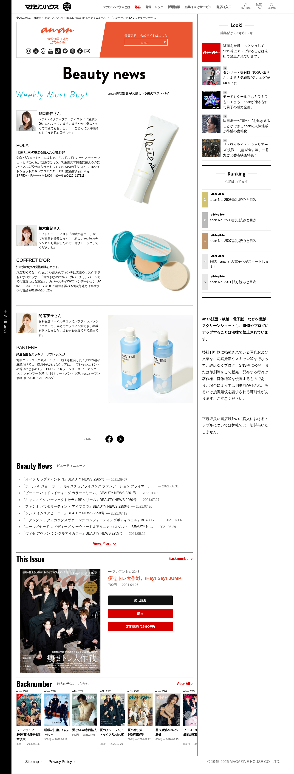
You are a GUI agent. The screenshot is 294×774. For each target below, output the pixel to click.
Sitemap (32, 762)
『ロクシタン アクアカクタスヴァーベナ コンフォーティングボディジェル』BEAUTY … (102, 520)
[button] (188, 715)
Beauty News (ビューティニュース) (86, 17)
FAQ (259, 4)
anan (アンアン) (54, 17)
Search (271, 4)
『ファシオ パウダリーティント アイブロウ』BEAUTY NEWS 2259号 (87, 506)
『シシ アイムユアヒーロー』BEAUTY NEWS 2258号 (74, 513)
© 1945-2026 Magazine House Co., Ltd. (243, 762)
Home (37, 17)
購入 (140, 613)
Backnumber (179, 559)
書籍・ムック (154, 7)
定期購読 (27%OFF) (140, 626)
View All (183, 684)
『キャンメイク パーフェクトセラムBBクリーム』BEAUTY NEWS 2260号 (90, 500)
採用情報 (174, 7)
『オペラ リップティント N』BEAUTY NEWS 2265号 (74, 479)
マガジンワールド (48, 6)
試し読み (140, 600)
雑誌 (138, 7)
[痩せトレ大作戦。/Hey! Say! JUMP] (60, 621)
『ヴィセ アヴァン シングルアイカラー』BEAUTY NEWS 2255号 (83, 533)
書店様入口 (224, 7)
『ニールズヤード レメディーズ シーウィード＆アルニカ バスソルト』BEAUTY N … (99, 527)
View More (102, 543)
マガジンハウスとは (116, 7)
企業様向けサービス (198, 7)
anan (145, 42)
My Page (245, 4)
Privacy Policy (60, 762)
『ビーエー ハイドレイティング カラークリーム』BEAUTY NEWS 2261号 (90, 493)
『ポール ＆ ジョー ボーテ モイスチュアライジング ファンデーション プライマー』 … (100, 486)
